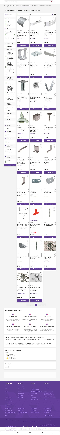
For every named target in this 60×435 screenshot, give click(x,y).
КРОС (32, 395)
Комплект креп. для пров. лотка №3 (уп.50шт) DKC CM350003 (35, 290)
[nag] (36, 426)
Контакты (7, 391)
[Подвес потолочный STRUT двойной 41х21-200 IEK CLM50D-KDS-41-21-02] (23, 85)
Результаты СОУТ (8, 399)
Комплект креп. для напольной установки (35, 226)
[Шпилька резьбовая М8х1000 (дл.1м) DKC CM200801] (36, 245)
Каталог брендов (8, 397)
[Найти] (51, 2)
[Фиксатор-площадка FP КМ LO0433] (50, 180)
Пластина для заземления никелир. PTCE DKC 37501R (34, 193)
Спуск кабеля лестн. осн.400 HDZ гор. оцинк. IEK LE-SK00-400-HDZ (22, 34)
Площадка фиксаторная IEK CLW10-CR (34, 66)
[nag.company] (23, 426)
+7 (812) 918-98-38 (47, 410)
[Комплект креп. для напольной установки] (36, 212)
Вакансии (7, 390)
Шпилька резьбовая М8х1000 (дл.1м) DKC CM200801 (35, 257)
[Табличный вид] (55, 14)
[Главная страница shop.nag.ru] (4, 5)
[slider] (5, 34)
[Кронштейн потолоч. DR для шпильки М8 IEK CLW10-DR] (23, 54)
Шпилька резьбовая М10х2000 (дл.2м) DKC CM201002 (49, 226)
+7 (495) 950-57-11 (47, 388)
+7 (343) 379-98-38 (8, 410)
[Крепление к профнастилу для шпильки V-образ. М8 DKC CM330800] (50, 85)
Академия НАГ (34, 393)
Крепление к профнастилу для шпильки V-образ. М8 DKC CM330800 (48, 98)
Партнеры (7, 395)
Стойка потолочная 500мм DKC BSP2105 (48, 128)
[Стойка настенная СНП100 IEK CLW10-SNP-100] (50, 22)
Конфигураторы (34, 399)
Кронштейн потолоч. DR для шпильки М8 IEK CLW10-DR (22, 66)
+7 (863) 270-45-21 (21, 410)
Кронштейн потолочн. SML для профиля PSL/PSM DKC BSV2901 (34, 129)
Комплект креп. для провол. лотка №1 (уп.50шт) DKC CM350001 (48, 258)
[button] (30, 14)
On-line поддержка (22, 386)
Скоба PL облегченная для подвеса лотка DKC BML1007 (35, 161)
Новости (6, 388)
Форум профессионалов (36, 391)
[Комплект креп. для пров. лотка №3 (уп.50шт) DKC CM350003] (36, 277)
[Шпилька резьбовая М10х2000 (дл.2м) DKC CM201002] (50, 212)
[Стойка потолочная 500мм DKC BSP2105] (50, 117)
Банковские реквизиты (10, 393)
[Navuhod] (28, 426)
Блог (32, 386)
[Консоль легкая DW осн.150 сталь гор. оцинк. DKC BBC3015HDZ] (50, 149)
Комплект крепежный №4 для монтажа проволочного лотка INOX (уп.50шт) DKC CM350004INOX (35, 98)
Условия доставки (21, 390)
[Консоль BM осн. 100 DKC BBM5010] (23, 245)
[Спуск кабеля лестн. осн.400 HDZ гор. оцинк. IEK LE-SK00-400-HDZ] (23, 22)
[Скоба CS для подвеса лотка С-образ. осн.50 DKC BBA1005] (23, 180)
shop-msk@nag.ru (47, 390)
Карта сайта (20, 397)
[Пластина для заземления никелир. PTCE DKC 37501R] (36, 180)
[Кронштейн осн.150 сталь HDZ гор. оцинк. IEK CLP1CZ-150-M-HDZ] (50, 54)
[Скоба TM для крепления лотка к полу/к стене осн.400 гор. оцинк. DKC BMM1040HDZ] (23, 149)
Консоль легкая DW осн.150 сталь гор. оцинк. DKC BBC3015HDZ (48, 161)
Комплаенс (20, 395)
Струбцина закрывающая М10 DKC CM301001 (21, 129)
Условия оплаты (21, 388)
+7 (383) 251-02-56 (34, 410)
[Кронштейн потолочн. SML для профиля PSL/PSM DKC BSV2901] (36, 117)
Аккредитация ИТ (8, 401)
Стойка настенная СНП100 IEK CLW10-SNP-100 (48, 34)
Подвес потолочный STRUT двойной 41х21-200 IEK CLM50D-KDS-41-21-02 (22, 98)
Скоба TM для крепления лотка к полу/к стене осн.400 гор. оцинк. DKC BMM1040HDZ (21, 161)
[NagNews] (32, 426)
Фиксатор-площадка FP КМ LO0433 (48, 193)
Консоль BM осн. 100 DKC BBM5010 (22, 256)
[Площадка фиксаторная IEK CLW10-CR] (36, 54)
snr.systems (33, 397)
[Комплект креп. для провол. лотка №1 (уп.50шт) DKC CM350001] (50, 245)
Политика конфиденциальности (48, 424)
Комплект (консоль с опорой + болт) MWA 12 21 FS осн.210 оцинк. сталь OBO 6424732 (22, 226)
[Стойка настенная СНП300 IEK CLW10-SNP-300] (36, 22)
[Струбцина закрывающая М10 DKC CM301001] (23, 117)
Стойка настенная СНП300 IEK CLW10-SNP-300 (34, 34)
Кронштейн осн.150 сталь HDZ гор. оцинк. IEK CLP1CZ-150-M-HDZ (48, 66)
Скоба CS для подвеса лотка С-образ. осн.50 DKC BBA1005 (21, 193)
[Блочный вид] (52, 14)
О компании (7, 386)
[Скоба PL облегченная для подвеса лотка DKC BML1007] (36, 149)
